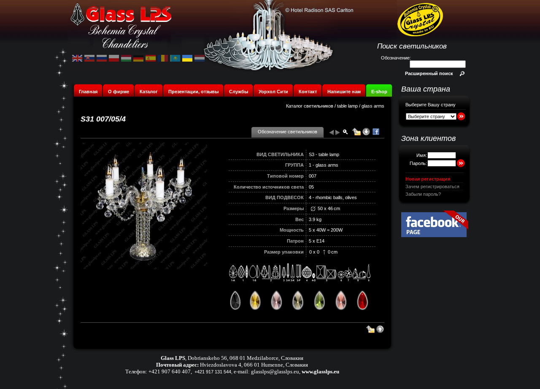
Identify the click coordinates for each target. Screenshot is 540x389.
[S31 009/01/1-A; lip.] (338, 134)
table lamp (347, 105)
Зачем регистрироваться (432, 186)
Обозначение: (396, 57)
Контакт (308, 91)
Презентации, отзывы (193, 91)
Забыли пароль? (423, 194)
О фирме (118, 91)
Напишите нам (344, 91)
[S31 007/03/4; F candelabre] (331, 134)
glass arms (373, 105)
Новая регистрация (427, 178)
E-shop (379, 91)
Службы (238, 91)
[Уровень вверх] (356, 134)
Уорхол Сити (273, 91)
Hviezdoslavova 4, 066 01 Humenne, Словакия (254, 365)
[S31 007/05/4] (144, 267)
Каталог (149, 91)
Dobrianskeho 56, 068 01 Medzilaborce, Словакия (245, 358)
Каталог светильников (309, 105)
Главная (88, 91)
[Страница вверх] (380, 331)
